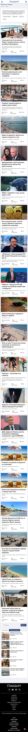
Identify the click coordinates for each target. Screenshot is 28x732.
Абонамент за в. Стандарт (14, 730)
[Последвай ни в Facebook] (9, 689)
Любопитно (14, 704)
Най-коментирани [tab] (14, 630)
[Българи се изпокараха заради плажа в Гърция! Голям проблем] (14, 539)
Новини (2, 6)
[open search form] (26, 2)
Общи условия (14, 719)
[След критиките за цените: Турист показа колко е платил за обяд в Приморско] (14, 31)
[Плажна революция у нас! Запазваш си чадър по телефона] (14, 62)
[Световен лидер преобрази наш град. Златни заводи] (5, 672)
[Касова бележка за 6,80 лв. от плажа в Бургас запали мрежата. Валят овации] (14, 509)
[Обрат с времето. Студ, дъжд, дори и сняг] (14, 183)
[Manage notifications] (25, 729)
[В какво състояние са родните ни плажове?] (14, 453)
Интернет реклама (14, 723)
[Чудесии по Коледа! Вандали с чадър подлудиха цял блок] (14, 395)
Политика (21, 16)
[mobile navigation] (2, 2)
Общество (15, 16)
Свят (14, 707)
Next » (23, 625)
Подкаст (14, 700)
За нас (14, 718)
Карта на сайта (14, 728)
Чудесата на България (14, 702)
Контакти (14, 726)
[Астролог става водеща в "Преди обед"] (5, 654)
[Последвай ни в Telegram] (19, 689)
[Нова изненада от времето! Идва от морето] (14, 304)
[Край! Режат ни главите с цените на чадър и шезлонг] (14, 570)
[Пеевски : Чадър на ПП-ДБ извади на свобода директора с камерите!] (14, 275)
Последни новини (7, 16)
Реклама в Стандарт (14, 725)
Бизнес (4, 19)
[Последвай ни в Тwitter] (16, 689)
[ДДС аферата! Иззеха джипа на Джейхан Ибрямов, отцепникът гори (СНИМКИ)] (14, 422)
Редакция (14, 721)
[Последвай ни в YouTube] (12, 689)
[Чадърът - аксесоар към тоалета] (14, 364)
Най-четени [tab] (5, 630)
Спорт (14, 709)
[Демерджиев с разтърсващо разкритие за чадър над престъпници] (14, 153)
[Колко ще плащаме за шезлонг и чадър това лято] (14, 480)
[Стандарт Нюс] (14, 687)
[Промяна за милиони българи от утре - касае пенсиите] (5, 636)
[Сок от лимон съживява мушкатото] (5, 663)
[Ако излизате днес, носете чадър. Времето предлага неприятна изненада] (14, 212)
